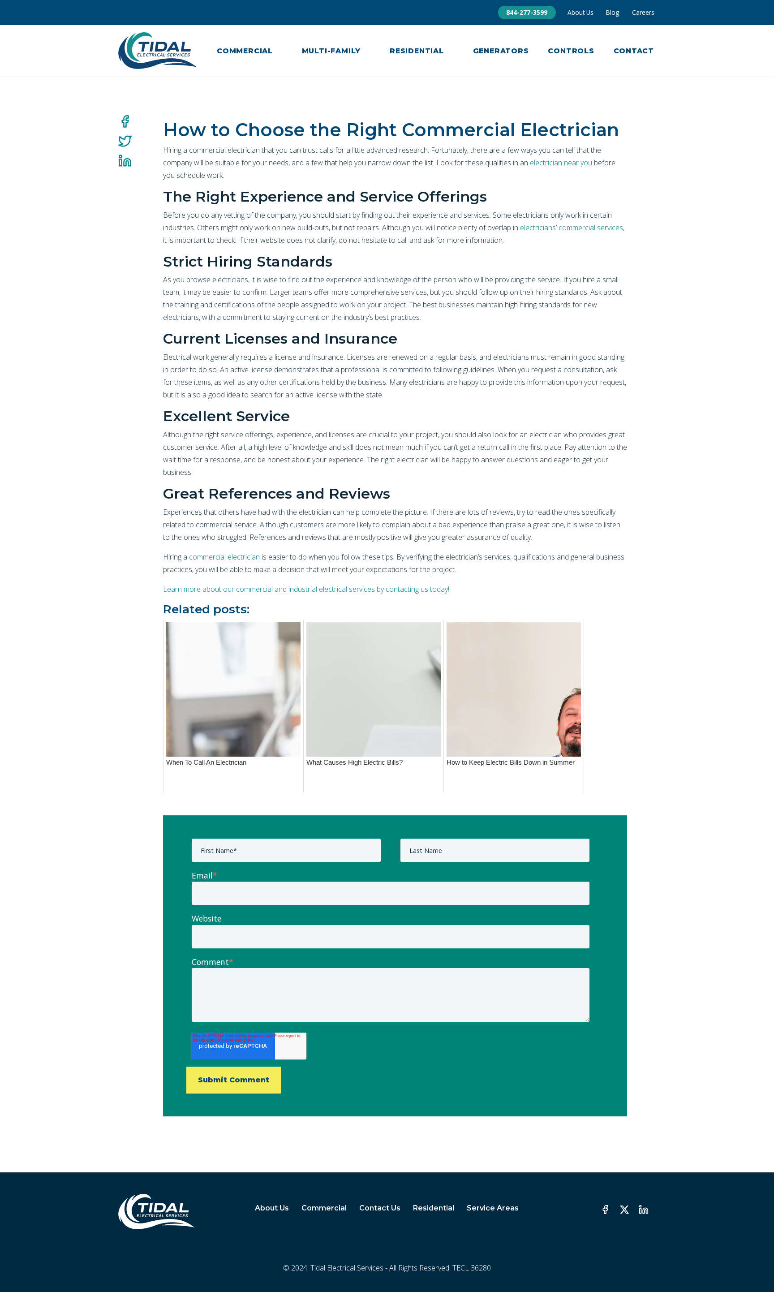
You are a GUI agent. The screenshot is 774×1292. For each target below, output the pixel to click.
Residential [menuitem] (417, 51)
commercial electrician (224, 557)
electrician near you (561, 163)
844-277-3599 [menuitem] (526, 12)
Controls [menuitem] (571, 51)
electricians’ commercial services (571, 228)
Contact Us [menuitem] (379, 1208)
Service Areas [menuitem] (493, 1208)
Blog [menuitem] (612, 12)
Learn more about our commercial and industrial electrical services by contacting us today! (306, 589)
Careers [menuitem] (643, 12)
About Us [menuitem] (580, 12)
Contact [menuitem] (634, 51)
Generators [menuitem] (501, 51)
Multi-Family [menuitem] (331, 51)
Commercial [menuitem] (245, 51)
